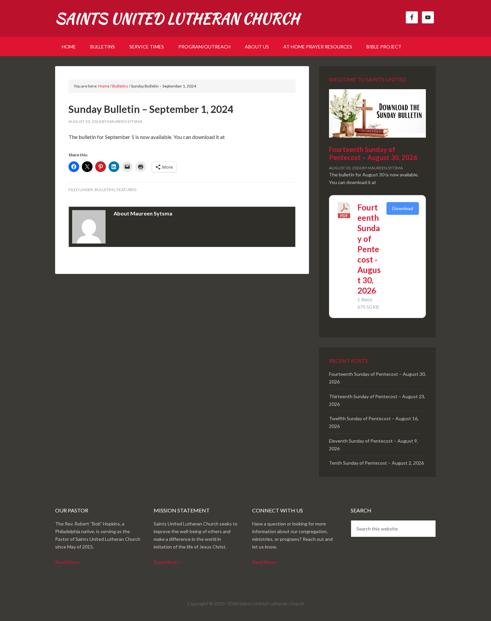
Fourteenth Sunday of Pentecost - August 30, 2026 (369, 249)
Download (402, 208)
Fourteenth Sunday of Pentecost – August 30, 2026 (373, 153)
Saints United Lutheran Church (177, 18)
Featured (126, 189)
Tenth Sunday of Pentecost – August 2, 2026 (376, 463)
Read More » (68, 562)
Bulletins (105, 189)
